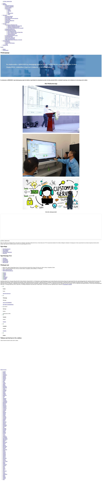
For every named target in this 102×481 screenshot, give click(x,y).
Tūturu (9, 14)
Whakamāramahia (6, 40)
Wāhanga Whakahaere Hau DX (13, 26)
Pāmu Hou (7, 22)
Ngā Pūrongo (7, 41)
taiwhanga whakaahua (9, 6)
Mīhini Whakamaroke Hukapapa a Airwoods (13, 39)
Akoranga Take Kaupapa (10, 42)
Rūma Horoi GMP (8, 17)
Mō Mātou (5, 4)
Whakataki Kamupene (9, 5)
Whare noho (7, 21)
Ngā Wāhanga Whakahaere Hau (11, 24)
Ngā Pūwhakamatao (9, 36)
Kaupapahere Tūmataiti (67, 284)
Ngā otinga (5, 15)
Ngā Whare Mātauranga (9, 20)
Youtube (4, 321)
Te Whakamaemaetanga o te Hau (11, 35)
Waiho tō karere (3, 369)
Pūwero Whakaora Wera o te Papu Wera (15, 32)
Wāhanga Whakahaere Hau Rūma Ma (15, 25)
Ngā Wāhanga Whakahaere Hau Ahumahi (15, 28)
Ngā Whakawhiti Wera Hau (10, 30)
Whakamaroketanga (11, 34)
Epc (8, 12)
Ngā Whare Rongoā (9, 16)
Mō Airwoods (5, 262)
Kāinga (4, 3)
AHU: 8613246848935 (7, 302)
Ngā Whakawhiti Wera (12, 31)
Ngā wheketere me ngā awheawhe (11, 18)
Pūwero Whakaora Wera (12, 33)
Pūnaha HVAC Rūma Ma (10, 37)
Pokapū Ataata (5, 261)
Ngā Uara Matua (8, 7)
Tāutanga (9, 10)
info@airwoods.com (6, 293)
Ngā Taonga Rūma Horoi (10, 38)
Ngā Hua (4, 23)
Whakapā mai (5, 45)
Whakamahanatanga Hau (10, 29)
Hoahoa (9, 9)
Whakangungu (10, 13)
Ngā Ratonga (7, 8)
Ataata (6, 44)
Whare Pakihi (7, 19)
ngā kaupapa (5, 259)
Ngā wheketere (5, 250)
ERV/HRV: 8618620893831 (8, 304)
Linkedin (4, 330)
